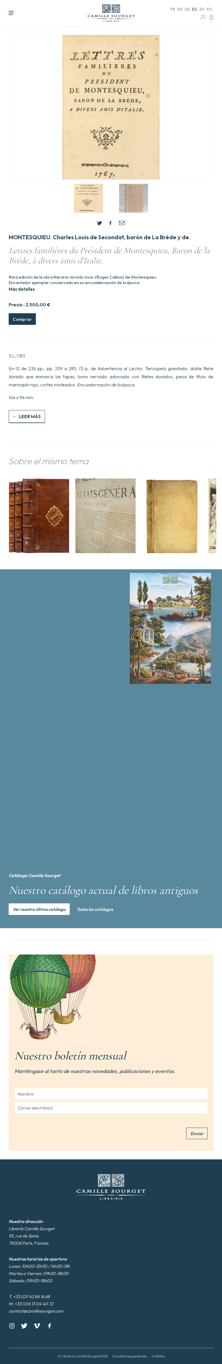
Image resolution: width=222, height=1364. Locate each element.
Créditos (157, 1356)
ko (209, 9)
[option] (39, 515)
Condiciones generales (129, 1356)
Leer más (30, 416)
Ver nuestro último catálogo (39, 909)
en (179, 9)
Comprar (22, 319)
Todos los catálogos (95, 909)
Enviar (196, 1133)
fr (173, 9)
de (187, 9)
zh (201, 9)
